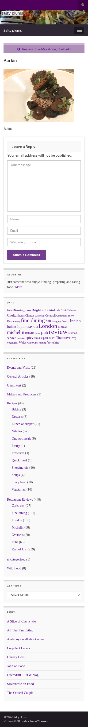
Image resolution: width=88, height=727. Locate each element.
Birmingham (22, 310)
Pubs (15, 542)
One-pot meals (21, 438)
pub (44, 332)
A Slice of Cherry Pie (21, 621)
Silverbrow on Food (20, 684)
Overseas (17, 535)
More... (20, 287)
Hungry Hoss (15, 657)
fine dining (33, 320)
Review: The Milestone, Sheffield (46, 49)
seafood (72, 333)
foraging (56, 321)
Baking (16, 409)
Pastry (16, 446)
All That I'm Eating (20, 630)
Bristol (50, 310)
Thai (59, 338)
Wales (23, 342)
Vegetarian (19, 489)
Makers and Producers (21, 394)
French (65, 321)
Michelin (17, 527)
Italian (11, 327)
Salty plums (13, 30)
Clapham (40, 315)
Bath (9, 310)
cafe (58, 310)
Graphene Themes (36, 721)
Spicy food (19, 482)
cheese (72, 310)
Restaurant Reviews (20, 499)
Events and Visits (18, 367)
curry (71, 315)
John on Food (16, 666)
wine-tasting (39, 342)
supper (44, 338)
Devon (11, 321)
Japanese (24, 326)
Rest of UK (19, 549)
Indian (75, 320)
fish (48, 321)
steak (37, 338)
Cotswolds (61, 315)
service (11, 338)
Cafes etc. (18, 505)
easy (17, 321)
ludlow (62, 327)
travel (67, 338)
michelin (15, 332)
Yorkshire (53, 342)
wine (30, 342)
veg (74, 338)
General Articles (17, 376)
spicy (30, 338)
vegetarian (12, 342)
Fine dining (19, 513)
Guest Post (14, 385)
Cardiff (65, 310)
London (47, 326)
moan (29, 332)
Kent (35, 326)
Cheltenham (16, 315)
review (58, 331)
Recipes (12, 403)
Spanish (21, 337)
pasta (37, 333)
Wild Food (14, 568)
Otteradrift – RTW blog (22, 675)
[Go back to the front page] (44, 17)
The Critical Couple (20, 693)
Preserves (18, 453)
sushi (52, 338)
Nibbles (17, 431)
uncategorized (16, 559)
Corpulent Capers (18, 648)
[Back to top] (77, 716)
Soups (16, 475)
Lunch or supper (23, 424)
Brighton (38, 310)
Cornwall (50, 315)
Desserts (17, 416)
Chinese (29, 315)
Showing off (20, 467)
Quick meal (19, 460)
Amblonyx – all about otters (25, 639)
